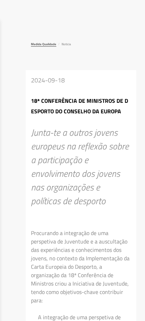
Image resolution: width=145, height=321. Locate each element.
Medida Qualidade (43, 44)
